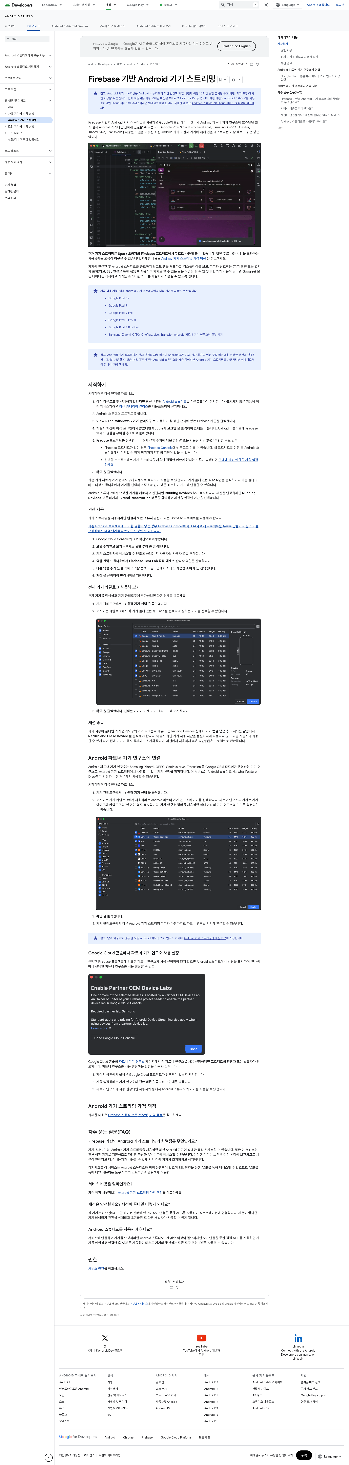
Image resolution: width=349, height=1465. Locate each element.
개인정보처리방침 (117, 1408)
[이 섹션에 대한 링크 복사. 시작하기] (110, 385)
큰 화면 (160, 1382)
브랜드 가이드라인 (110, 1455)
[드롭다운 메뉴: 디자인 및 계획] (95, 5)
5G (109, 1414)
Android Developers (100, 64)
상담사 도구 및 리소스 (112, 26)
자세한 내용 (120, 364)
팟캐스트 (64, 1421)
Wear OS (161, 1389)
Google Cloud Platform (176, 1437)
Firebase (147, 1437)
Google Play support (313, 1395)
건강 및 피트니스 (117, 1395)
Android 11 (211, 1421)
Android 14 (211, 1402)
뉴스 (61, 1408)
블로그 (168, 5)
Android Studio (19, 16)
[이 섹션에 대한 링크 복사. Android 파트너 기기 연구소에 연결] (165, 758)
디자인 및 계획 (81, 5)
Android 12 (211, 1414)
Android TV (163, 1408)
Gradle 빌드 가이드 (194, 26)
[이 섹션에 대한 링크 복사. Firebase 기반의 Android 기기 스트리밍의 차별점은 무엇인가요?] (201, 1141)
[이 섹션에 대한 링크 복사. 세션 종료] (108, 723)
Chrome (128, 1437)
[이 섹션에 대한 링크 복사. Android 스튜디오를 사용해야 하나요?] (156, 1229)
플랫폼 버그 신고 (310, 1382)
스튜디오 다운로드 (263, 1402)
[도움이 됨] (252, 64)
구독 (304, 1455)
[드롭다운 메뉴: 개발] (116, 5)
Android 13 (211, 1408)
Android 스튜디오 (318, 5)
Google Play (135, 5)
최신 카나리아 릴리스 (133, 407)
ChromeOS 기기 (166, 1395)
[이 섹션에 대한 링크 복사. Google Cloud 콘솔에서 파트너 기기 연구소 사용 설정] (183, 953)
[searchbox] (27, 39)
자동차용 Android (166, 1402)
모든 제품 (204, 1437)
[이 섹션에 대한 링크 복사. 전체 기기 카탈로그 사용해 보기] (144, 587)
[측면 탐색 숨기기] (49, 1458)
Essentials (49, 5)
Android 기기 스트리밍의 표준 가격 (205, 938)
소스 (61, 1402)
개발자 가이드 (260, 1389)
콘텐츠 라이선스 (139, 1303)
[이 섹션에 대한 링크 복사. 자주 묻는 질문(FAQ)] (134, 1132)
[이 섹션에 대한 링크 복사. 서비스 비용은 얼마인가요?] (136, 1184)
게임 (110, 1382)
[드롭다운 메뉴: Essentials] (62, 5)
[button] (24, 55)
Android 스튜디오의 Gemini (70, 26)
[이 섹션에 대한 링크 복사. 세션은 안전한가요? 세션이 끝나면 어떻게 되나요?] (174, 1204)
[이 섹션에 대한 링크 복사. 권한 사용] (108, 510)
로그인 (340, 5)
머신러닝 (112, 1389)
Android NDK (260, 1408)
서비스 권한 (96, 1269)
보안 (61, 1395)
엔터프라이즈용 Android (74, 1389)
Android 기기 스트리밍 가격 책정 (183, 259)
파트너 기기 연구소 (132, 1062)
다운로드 (10, 26)
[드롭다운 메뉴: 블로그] (177, 5)
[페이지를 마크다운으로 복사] (233, 79)
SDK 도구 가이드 (228, 26)
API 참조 (257, 1395)
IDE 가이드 (33, 26)
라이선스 (89, 1455)
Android (64, 1382)
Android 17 (211, 1382)
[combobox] (239, 4)
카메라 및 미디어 (117, 1402)
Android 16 (211, 1389)
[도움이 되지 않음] (258, 64)
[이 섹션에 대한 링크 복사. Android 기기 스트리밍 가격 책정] (160, 1106)
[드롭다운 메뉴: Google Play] (149, 5)
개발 (108, 5)
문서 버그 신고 (309, 1389)
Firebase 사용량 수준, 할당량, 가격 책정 (135, 1115)
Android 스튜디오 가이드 (267, 1382)
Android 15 (211, 1395)
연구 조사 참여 (309, 1402)
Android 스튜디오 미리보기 (154, 26)
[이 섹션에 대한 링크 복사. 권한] (101, 1260)
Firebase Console (160, 448)
